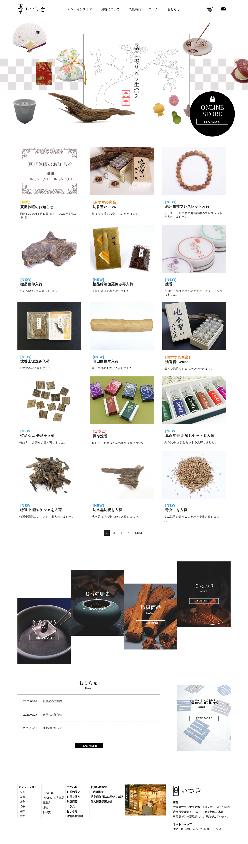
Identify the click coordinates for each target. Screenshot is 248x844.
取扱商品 (135, 9)
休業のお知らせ (52, 714)
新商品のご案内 (52, 701)
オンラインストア (29, 787)
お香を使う (73, 796)
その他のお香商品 (53, 797)
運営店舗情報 (75, 816)
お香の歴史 (73, 791)
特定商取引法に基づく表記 (107, 796)
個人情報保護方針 (101, 801)
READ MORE (89, 745)
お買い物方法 (99, 787)
